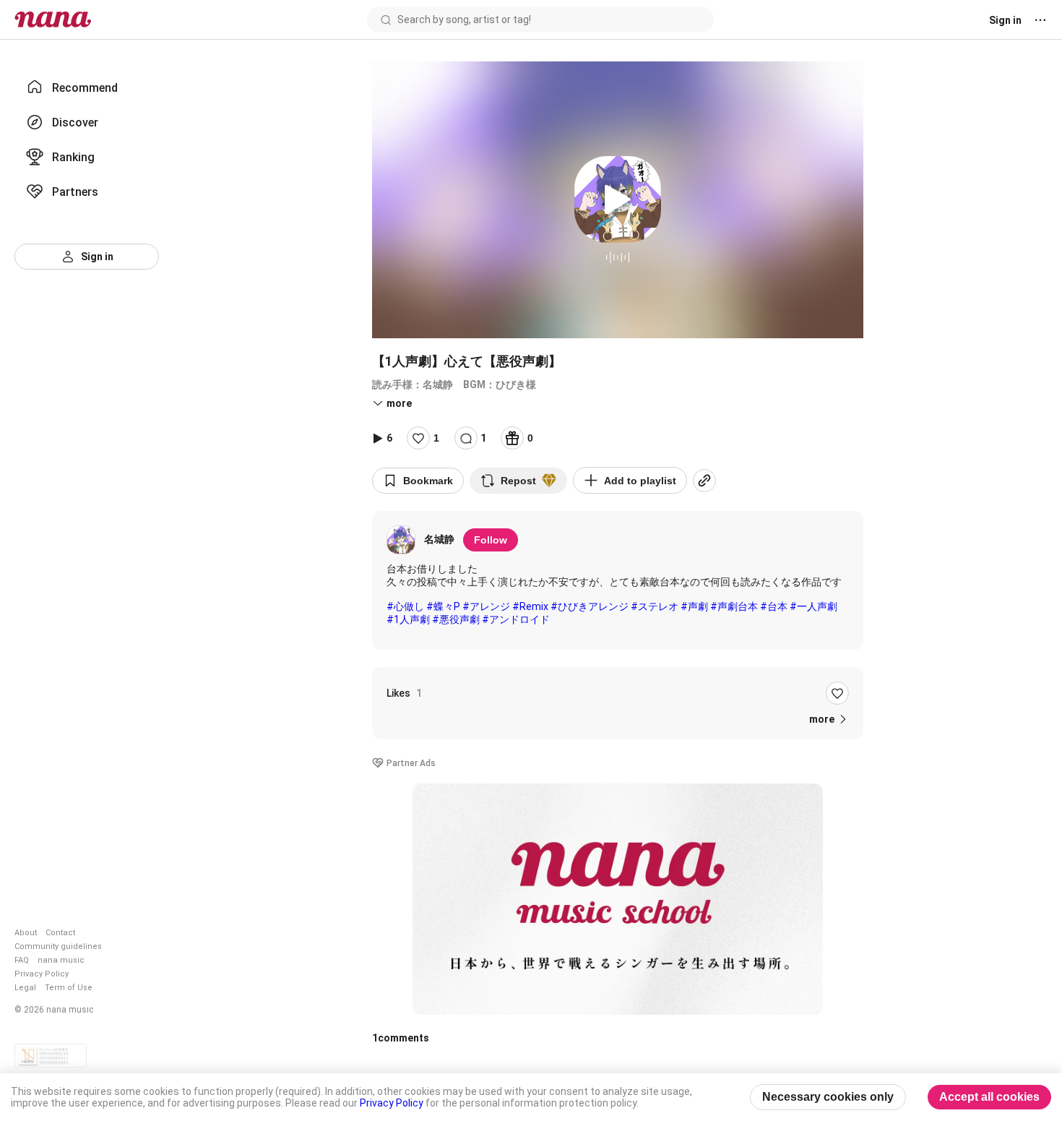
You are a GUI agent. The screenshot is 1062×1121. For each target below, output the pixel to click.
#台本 (773, 606)
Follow (490, 540)
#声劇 (694, 606)
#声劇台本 (734, 606)
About (25, 932)
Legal (25, 987)
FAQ (21, 960)
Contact (60, 932)
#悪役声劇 (456, 619)
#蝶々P (443, 606)
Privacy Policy (41, 974)
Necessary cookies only (828, 1097)
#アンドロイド (516, 619)
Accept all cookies (989, 1097)
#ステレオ (654, 606)
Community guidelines (58, 946)
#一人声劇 (813, 606)
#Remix (530, 606)
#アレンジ (486, 606)
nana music (61, 960)
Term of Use (68, 987)
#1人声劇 (408, 619)
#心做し (405, 606)
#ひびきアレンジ (590, 606)
